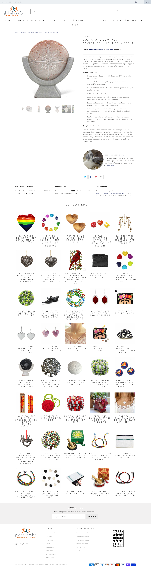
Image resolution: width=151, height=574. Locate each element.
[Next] (77, 69)
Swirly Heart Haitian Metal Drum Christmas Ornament (26, 260)
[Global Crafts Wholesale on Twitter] (16, 544)
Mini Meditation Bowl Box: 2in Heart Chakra (75, 440)
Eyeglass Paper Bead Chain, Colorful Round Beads (26, 478)
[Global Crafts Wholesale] (76, 4)
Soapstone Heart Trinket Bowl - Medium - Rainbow (26, 222)
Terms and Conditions (83, 533)
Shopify (64, 564)
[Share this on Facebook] (90, 177)
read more (110, 165)
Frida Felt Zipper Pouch (125, 298)
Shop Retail (49, 550)
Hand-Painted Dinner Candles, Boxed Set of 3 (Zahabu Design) (26, 402)
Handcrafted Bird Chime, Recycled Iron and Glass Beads (125, 222)
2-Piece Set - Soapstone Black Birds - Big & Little (51, 298)
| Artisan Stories (135, 20)
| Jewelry (20, 20)
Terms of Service (51, 554)
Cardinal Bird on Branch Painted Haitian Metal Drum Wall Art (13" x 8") (75, 260)
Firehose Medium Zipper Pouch (125, 440)
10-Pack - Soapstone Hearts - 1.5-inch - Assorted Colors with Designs (100, 222)
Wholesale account (96, 49)
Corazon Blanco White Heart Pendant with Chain (125, 402)
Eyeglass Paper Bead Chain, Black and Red (125, 478)
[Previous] (18, 69)
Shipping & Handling (83, 536)
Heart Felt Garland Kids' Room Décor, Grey (51, 478)
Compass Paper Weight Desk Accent (75, 367)
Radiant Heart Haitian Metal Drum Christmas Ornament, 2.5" (51, 260)
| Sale (75, 25)
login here (109, 49)
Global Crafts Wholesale (27, 564)
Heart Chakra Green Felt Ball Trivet (26, 298)
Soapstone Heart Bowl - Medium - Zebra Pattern (125, 333)
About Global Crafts (51, 533)
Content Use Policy (82, 543)
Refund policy (50, 557)
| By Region (114, 20)
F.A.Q (78, 550)
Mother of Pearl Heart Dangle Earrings (26, 333)
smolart (123, 155)
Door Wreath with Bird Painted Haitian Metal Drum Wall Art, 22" (75, 298)
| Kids (45, 20)
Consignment (81, 547)
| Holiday (79, 20)
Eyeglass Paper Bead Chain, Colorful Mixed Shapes (100, 440)
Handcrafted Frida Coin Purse (100, 333)
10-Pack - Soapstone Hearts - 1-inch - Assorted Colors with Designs (51, 222)
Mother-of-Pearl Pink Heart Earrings (51, 333)
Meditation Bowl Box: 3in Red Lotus (100, 478)
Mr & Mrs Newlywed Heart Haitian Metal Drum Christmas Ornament (26, 440)
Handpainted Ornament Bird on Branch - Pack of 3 (125, 367)
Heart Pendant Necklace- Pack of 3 (75, 333)
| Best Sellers (97, 20)
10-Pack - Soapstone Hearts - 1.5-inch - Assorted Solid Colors (125, 260)
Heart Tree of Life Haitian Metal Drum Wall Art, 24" (51, 367)
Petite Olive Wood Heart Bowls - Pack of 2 (75, 222)
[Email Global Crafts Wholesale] (27, 544)
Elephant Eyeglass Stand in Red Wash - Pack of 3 (100, 402)
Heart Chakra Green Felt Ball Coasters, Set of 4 (100, 367)
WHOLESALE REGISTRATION (12, 2)
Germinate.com (49, 564)
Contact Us (49, 543)
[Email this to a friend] (101, 177)
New (8, 20)
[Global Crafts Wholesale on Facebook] (20, 544)
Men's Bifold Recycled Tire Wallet (100, 260)
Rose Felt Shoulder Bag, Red (51, 402)
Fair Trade (49, 536)
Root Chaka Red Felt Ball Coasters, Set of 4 (75, 402)
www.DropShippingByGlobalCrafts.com (110, 193)
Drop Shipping (50, 547)
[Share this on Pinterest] (96, 177)
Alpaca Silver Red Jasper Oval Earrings (100, 298)
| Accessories (61, 20)
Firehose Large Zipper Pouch (75, 478)
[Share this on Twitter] (85, 177)
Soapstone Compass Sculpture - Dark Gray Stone (26, 367)
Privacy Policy (50, 540)
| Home (34, 20)
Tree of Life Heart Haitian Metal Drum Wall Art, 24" (51, 440)
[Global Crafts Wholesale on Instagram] (23, 544)
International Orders (83, 540)
